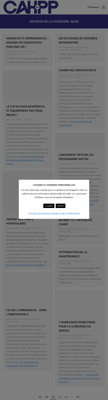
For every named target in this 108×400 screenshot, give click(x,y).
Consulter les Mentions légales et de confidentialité (54, 213)
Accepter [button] (49, 206)
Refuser (60, 206)
